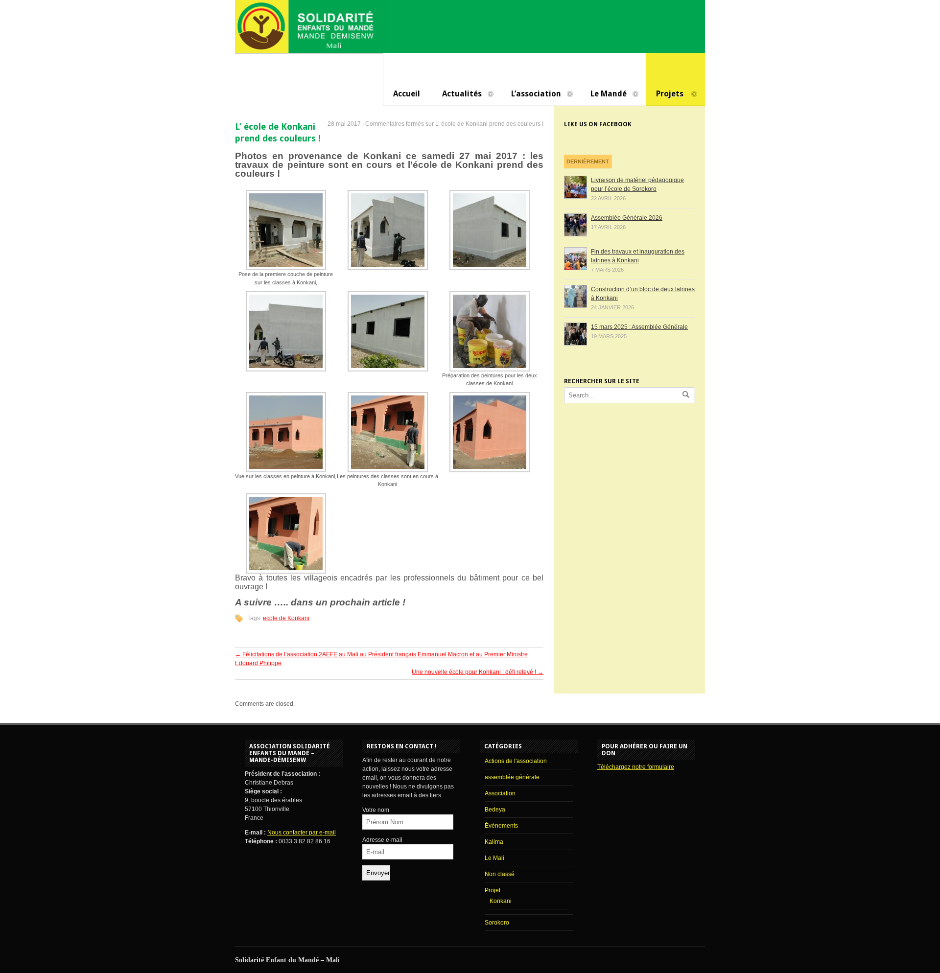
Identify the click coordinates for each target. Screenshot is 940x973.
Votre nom (375, 810)
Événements (501, 825)
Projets (664, 94)
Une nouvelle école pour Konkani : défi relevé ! (477, 672)
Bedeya (495, 809)
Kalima (494, 841)
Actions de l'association (516, 761)
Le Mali (494, 858)
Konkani (501, 901)
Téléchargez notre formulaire (635, 767)
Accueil (406, 93)
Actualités (457, 94)
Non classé (500, 874)
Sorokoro (497, 922)
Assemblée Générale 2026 (626, 217)
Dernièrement (587, 161)
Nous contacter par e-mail (301, 832)
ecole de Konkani (286, 618)
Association (500, 793)
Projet (492, 890)
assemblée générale (512, 777)
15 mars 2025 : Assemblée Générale (639, 327)
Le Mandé (604, 94)
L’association (531, 94)
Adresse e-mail (382, 839)
